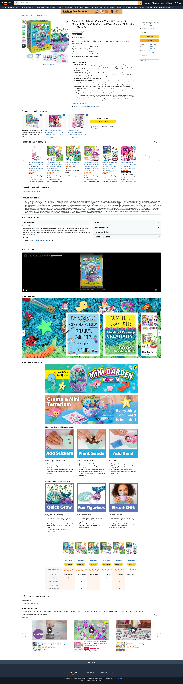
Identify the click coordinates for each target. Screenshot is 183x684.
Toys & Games (25, 15)
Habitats (45, 15)
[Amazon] (7, 2)
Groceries (60, 7)
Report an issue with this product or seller (86, 106)
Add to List (144, 61)
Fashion (106, 7)
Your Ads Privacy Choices (112, 678)
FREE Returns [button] (76, 43)
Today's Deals (79, 7)
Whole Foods (69, 7)
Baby (155, 7)
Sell (100, 7)
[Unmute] (159, 290)
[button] (4, 7)
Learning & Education (36, 15)
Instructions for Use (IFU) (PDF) (31, 191)
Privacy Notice (77, 678)
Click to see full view (48, 64)
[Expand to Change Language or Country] (149, 3)
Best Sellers (41, 7)
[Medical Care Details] (24, 7)
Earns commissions (56, 255)
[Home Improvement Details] (172, 7)
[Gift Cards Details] (97, 7)
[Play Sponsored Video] (49, 630)
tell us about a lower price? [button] (43, 240)
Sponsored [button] (24, 617)
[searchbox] (78, 3)
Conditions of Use (67, 678)
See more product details (80, 103)
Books (87, 7)
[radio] (24, 22)
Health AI (11, 7)
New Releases (50, 7)
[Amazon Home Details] (132, 7)
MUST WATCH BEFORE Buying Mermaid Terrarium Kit (44, 257)
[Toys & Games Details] (143, 7)
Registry (112, 7)
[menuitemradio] (156, 290)
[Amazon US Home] (73, 673)
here (33, 234)
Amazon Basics (30, 7)
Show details (96, 130)
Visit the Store (146, 354)
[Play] (23, 290)
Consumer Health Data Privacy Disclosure (93, 678)
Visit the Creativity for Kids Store (81, 30)
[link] (55, 121)
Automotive (149, 7)
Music (119, 7)
